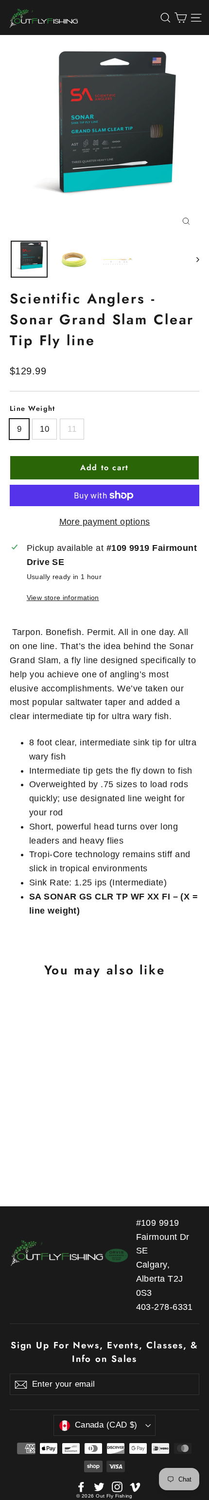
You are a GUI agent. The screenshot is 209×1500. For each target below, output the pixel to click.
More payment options (104, 522)
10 (44, 429)
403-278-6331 (164, 1307)
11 (72, 429)
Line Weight (32, 408)
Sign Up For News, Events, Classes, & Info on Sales (104, 1352)
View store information (63, 597)
